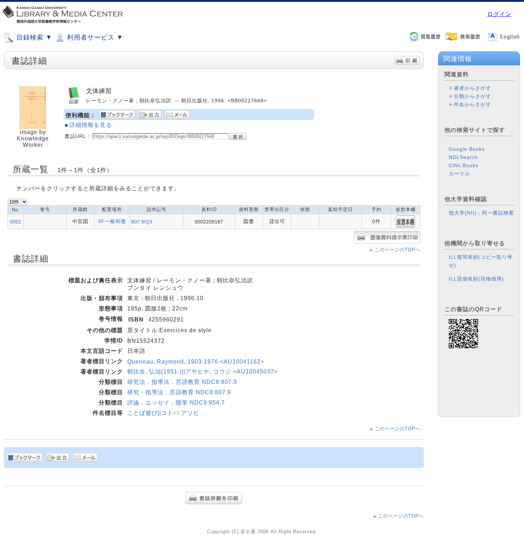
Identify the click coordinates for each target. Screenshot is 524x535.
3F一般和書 (112, 221)
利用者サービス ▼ (94, 37)
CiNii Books (463, 165)
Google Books (467, 149)
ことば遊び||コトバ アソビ (163, 413)
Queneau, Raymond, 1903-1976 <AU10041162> (195, 362)
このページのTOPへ (397, 249)
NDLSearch (463, 157)
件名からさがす (472, 104)
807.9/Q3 (141, 222)
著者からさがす (472, 88)
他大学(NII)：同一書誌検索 (481, 213)
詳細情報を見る (91, 125)
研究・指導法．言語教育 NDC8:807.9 (179, 392)
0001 (15, 222)
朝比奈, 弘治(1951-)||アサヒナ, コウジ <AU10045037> (202, 372)
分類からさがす (472, 96)
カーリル (459, 173)
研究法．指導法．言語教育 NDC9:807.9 (182, 382)
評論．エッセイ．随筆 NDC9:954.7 (176, 403)
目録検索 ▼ (33, 37)
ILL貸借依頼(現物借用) (476, 279)
